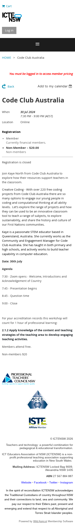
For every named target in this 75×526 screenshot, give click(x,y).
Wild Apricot (40, 521)
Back (11, 86)
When (6, 112)
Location (7, 122)
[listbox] (55, 86)
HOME (6, 57)
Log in (9, 30)
